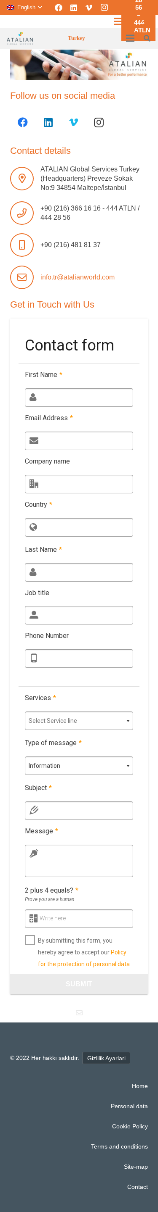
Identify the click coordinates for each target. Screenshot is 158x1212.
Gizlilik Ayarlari (106, 1058)
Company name (47, 461)
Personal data (129, 1106)
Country (38, 505)
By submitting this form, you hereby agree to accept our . (84, 952)
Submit (79, 984)
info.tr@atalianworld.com (77, 277)
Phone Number (47, 636)
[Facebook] (58, 7)
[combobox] (79, 721)
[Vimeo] (88, 7)
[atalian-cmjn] (20, 38)
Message (41, 831)
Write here (53, 918)
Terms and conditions (119, 1146)
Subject (38, 788)
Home (140, 1086)
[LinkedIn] (73, 7)
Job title (37, 593)
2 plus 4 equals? (51, 890)
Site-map (136, 1166)
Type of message (53, 743)
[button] (24, 7)
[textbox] (79, 721)
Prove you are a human (49, 899)
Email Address (49, 418)
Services (40, 698)
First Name (43, 375)
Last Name (43, 549)
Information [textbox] (44, 765)
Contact (137, 1186)
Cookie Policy (130, 1126)
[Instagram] (104, 7)
